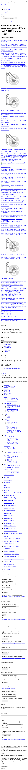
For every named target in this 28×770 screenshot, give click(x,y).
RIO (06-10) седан (11, 440)
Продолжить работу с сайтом (8, 688)
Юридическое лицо (7, 581)
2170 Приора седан (8, 500)
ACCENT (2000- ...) (12, 427)
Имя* (3, 720)
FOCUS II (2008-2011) (12, 398)
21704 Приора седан (9, 503)
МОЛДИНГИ (5, 332)
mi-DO (8, 415)
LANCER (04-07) (11, 447)
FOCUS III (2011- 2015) (12, 399)
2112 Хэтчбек (7, 482)
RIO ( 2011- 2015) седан (13, 439)
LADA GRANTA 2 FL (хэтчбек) (12, 546)
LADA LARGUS (8, 548)
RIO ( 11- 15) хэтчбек (12, 438)
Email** (4, 722)
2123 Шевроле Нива (9, 495)
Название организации (8, 582)
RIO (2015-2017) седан (12, 443)
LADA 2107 (7, 536)
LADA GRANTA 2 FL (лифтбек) (12, 538)
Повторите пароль (6, 579)
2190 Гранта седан (8, 518)
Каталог (13, 21)
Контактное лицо (6, 587)
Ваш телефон (5, 652)
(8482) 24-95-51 (4, 4)
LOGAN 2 (9, 459)
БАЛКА (21, 332)
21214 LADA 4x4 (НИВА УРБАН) (12, 492)
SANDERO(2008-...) (12, 462)
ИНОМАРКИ (7, 344)
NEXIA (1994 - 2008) (12, 422)
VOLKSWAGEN (8, 469)
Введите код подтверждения (9, 694)
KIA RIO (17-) (10, 436)
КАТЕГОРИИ (7, 347)
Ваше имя (4, 650)
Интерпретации (10, 370)
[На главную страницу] (3, 14)
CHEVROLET (7, 403)
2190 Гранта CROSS (9, 515)
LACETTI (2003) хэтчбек (13, 410)
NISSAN (6, 451)
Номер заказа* (5, 725)
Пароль (4, 607)
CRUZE (9, 407)
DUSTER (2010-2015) (12, 456)
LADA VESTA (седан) (9, 551)
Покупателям (7, 9)
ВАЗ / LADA (7, 346)
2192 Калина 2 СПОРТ (9, 528)
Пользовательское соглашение (8, 379)
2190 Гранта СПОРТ (9, 520)
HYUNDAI (6, 426)
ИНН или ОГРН (6, 585)
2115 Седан (6, 490)
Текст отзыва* (5, 727)
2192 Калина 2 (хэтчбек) (10, 526)
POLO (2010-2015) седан (13, 471)
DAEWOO (6, 419)
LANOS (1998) (10, 411)
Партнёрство (7, 10)
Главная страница (5, 21)
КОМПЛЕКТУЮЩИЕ (6, 331)
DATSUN (6, 414)
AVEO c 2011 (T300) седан (13, 405)
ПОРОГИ (16, 331)
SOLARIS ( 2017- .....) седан (14, 431)
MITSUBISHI (7, 446)
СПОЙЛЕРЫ (23, 331)
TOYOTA (6, 464)
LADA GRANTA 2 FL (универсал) (12, 543)
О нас (5, 12)
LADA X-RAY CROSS (9, 564)
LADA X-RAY (7, 561)
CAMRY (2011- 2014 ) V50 (13, 465)
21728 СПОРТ (7, 513)
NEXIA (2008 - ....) (11, 423)
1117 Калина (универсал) (10, 566)
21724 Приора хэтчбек (9, 510)
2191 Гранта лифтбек (9, 523)
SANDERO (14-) (11, 460)
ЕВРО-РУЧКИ (14, 332)
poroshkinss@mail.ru (6, 368)
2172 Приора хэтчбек (9, 508)
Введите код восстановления (9, 675)
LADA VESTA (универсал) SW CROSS (14, 559)
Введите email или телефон (9, 575)
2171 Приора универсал (10, 505)
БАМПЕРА (5, 329)
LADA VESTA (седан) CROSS (11, 554)
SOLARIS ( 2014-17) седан (13, 430)
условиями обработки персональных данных (13, 596)
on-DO (8, 417)
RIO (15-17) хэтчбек (12, 442)
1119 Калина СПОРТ (9, 475)
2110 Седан (6, 477)
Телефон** (4, 723)
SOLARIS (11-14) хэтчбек (13, 432)
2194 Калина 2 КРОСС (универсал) (13, 533)
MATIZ (8, 420)
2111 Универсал (8, 480)
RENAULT (6, 455)
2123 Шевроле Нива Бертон (11, 498)
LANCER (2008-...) (11, 448)
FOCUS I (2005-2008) (12, 401)
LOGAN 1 (9, 457)
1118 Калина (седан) (9, 569)
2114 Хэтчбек (7, 487)
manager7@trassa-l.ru (16, 368)
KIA (5, 435)
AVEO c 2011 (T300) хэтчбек (14, 406)
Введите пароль (6, 578)
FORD (5, 397)
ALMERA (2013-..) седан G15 (14, 452)
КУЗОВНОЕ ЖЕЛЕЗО (15, 329)
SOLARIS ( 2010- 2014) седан (14, 428)
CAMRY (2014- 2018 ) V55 (13, 467)
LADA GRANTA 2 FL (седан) (11, 541)
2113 (5, 485)
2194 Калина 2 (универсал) (10, 531)
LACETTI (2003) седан (12, 409)
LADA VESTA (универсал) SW (11, 556)
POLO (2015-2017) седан (13, 472)
